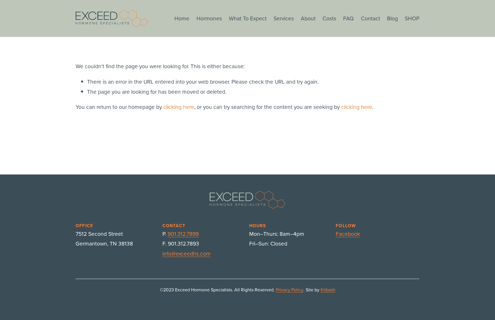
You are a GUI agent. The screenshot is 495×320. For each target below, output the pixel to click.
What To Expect (248, 18)
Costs (329, 18)
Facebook (348, 233)
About (308, 18)
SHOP (412, 18)
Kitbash (328, 289)
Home (181, 18)
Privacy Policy (289, 289)
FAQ (348, 18)
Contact (370, 18)
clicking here (178, 107)
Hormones (209, 18)
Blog (392, 18)
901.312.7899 (183, 233)
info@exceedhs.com (186, 253)
